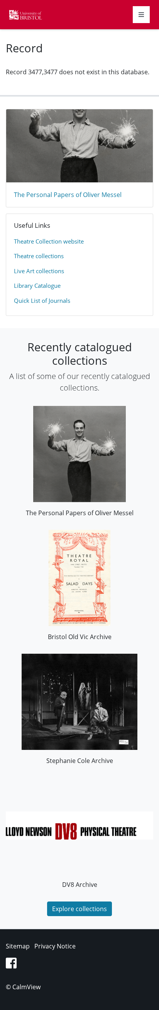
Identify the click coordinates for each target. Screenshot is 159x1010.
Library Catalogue (37, 285)
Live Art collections (39, 271)
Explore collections (79, 909)
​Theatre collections (39, 256)
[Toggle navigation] (141, 14)
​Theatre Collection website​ (49, 241)
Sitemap (18, 946)
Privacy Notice (55, 946)
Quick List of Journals (42, 300)
